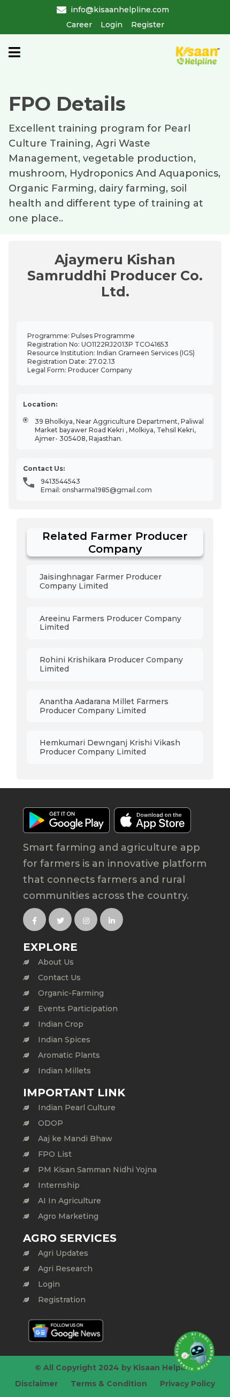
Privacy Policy (187, 1383)
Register (147, 24)
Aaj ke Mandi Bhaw (75, 1138)
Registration (62, 1299)
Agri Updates (63, 1253)
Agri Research (65, 1268)
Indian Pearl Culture (77, 1107)
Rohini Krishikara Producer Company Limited (111, 664)
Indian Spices (64, 1039)
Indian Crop (60, 1024)
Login (111, 24)
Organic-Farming (71, 993)
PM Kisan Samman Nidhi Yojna (97, 1169)
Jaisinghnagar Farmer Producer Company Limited (101, 581)
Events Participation (78, 1008)
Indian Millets (64, 1070)
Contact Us (59, 977)
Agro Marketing (68, 1216)
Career (79, 24)
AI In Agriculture (69, 1200)
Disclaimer (36, 1383)
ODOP (50, 1123)
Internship (59, 1185)
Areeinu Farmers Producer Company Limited (110, 623)
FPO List (55, 1154)
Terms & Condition (109, 1383)
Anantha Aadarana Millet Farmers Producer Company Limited (104, 706)
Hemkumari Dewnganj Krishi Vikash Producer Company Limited (110, 747)
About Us (56, 962)
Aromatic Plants (69, 1055)
